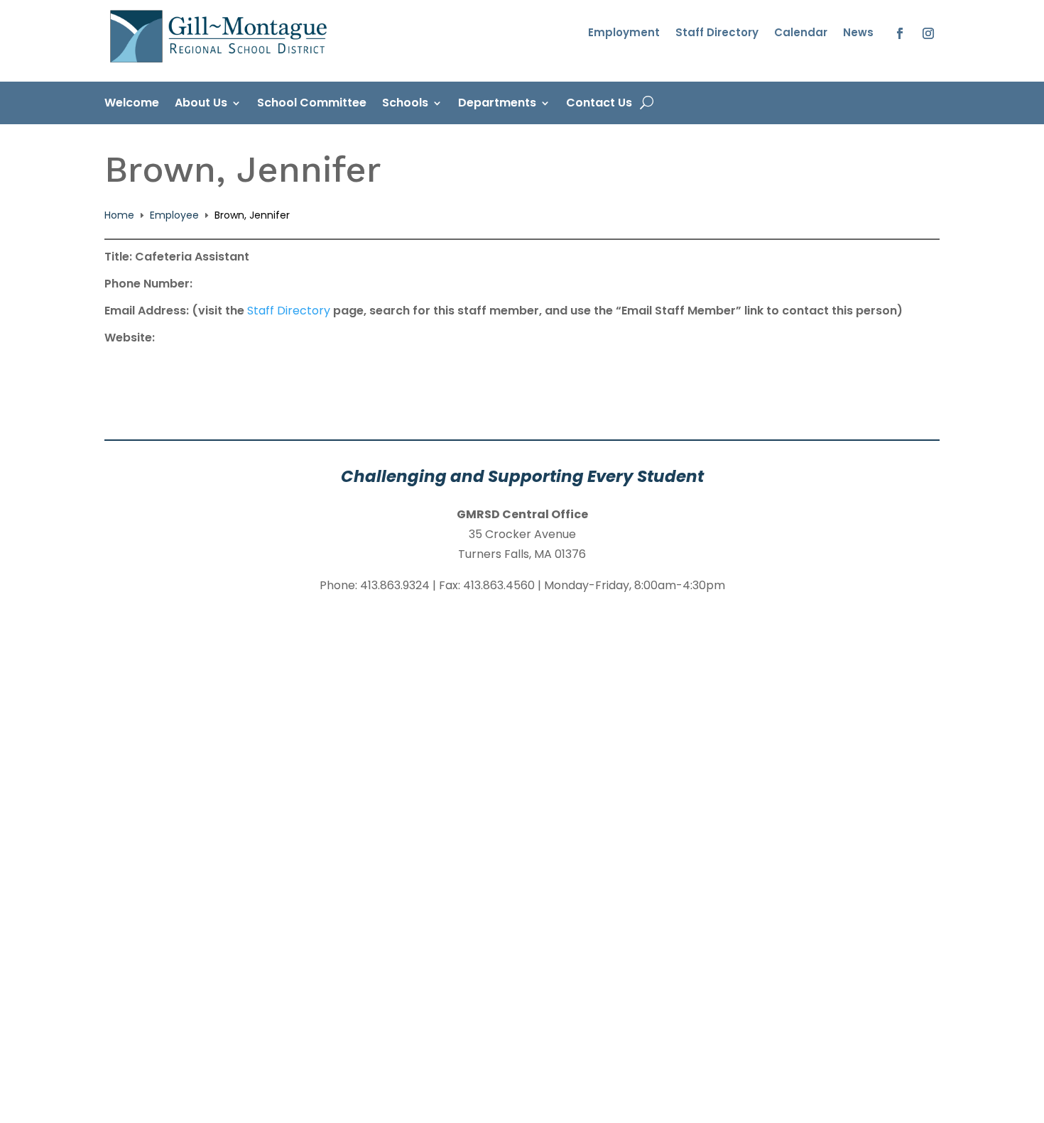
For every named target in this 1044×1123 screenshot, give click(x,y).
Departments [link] (497, 104)
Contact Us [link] (599, 104)
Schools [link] (405, 104)
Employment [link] (624, 34)
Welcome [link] (131, 104)
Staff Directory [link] (716, 34)
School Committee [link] (311, 104)
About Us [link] (201, 104)
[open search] (646, 103)
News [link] (858, 34)
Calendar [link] (800, 34)
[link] (221, 63)
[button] (899, 33)
